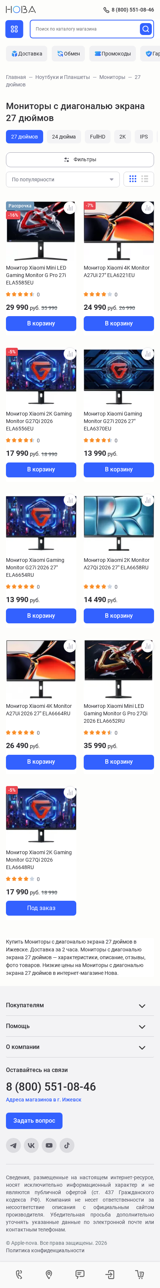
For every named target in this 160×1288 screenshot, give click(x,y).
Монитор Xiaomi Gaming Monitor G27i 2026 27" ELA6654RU (35, 567)
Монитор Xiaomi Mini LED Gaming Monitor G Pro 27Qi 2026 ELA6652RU (115, 713)
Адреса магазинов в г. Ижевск (43, 1100)
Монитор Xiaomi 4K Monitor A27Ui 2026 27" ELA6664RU (39, 709)
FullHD (97, 137)
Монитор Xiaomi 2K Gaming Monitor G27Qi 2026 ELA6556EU (39, 421)
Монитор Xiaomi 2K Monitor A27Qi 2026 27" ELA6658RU (117, 563)
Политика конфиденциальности (45, 1250)
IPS (144, 137)
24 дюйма (64, 137)
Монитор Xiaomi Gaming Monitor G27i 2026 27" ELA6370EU (113, 421)
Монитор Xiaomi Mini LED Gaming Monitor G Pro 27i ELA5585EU (36, 275)
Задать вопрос (34, 1120)
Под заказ (41, 908)
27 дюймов (24, 137)
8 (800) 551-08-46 (133, 10)
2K (122, 137)
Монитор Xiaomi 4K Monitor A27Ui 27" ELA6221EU (117, 271)
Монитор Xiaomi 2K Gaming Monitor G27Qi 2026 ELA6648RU (39, 859)
